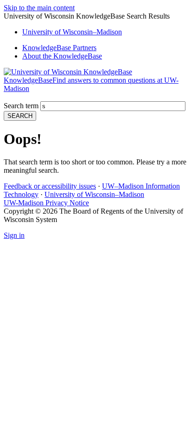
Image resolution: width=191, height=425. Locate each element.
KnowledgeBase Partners (59, 48)
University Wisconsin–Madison (72, 32)
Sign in (14, 235)
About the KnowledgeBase (62, 56)
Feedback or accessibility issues (50, 186)
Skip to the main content (39, 8)
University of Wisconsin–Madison (94, 194)
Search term (21, 106)
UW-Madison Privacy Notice (46, 203)
